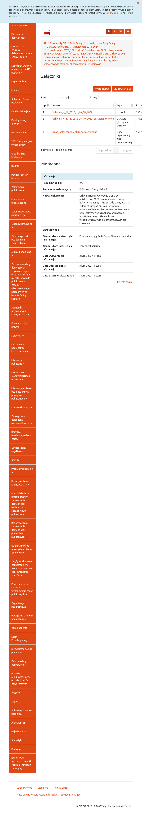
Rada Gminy (17, 132)
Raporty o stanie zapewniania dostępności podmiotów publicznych (20, 530)
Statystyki (16, 740)
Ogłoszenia (17, 81)
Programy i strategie (22, 468)
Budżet (15, 166)
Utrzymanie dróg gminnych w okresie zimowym (22, 549)
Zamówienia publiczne (17, 189)
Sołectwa (16, 335)
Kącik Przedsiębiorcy (19, 638)
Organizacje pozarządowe (18, 605)
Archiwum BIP (18, 722)
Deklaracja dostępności (18, 36)
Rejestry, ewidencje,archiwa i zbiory (21, 435)
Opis (119, 105)
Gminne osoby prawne (19, 325)
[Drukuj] (128, 31)
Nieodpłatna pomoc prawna (21, 651)
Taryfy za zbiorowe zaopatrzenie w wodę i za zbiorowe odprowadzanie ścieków (21, 568)
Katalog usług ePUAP (18, 122)
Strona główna (19, 25)
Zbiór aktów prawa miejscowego (21, 213)
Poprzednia (105, 150)
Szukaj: (93, 97)
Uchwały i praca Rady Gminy (100, 43)
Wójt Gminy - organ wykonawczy (21, 143)
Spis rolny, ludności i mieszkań (22, 712)
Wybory (15, 692)
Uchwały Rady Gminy (58, 46)
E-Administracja (20, 111)
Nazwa (56, 105)
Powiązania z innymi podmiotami (22, 617)
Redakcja (16, 749)
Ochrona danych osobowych (20, 663)
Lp (44, 105)
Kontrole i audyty (20, 407)
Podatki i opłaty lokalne (19, 176)
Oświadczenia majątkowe (18, 449)
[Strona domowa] (45, 43)
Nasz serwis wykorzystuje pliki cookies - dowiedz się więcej (21, 763)
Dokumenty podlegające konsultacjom (18, 348)
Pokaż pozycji (55, 97)
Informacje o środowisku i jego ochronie (20, 376)
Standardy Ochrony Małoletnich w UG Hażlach (21, 69)
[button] (137, 3)
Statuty (15, 460)
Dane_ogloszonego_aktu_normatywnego (74, 132)
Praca (14, 90)
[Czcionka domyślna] (109, 31)
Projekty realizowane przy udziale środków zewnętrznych (20, 678)
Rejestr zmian (18, 731)
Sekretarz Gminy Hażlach (20, 101)
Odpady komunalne (21, 223)
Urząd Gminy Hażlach (18, 155)
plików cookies (114, 13)
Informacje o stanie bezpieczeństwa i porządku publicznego (21, 393)
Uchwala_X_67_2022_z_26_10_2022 (72, 112)
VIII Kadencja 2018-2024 (85, 46)
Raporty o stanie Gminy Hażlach (20, 483)
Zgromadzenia (19, 627)
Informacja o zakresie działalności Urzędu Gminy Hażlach (22, 51)
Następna (126, 150)
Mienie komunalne (21, 252)
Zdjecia (15, 701)
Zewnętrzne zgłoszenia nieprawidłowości (21, 420)
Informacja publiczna (17, 362)
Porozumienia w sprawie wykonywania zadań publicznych (22, 589)
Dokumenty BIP (58, 43)
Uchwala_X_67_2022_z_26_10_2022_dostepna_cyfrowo (83, 118)
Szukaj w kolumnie (122, 89)
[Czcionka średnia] (115, 31)
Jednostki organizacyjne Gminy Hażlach (19, 311)
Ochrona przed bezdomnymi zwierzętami (19, 239)
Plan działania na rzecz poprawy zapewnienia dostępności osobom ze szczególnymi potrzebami (20, 504)
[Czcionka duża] (121, 31)
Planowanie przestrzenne (19, 201)
